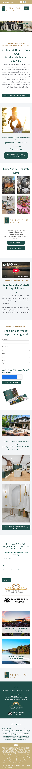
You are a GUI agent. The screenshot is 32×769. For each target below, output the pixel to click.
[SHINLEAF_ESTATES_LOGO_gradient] (11, 6)
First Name (5, 339)
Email (4, 353)
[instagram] (24, 2)
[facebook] (21, 2)
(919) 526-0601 (8, 2)
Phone (4, 360)
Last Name (5, 346)
